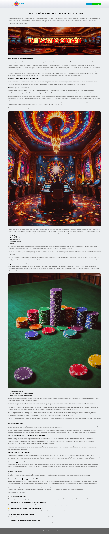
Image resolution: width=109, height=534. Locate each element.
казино (48, 21)
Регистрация (96, 4)
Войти (89, 4)
